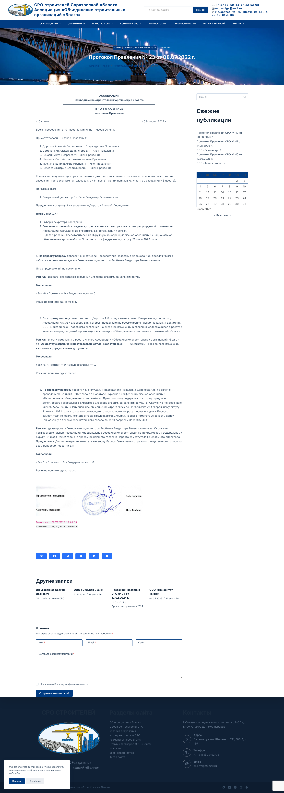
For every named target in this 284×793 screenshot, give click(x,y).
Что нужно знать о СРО (124, 735)
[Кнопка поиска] (244, 97)
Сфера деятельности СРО (126, 726)
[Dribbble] (241, 787)
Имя (41, 642)
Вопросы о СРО (157, 23)
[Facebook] (224, 787)
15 (229, 192)
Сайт (141, 642)
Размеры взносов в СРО (125, 739)
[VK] (41, 556)
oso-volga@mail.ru (228, 8)
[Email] (107, 556)
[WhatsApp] (94, 556)
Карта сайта (117, 757)
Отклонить (35, 781)
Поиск (200, 9)
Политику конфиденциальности (71, 684)
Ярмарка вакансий (214, 23)
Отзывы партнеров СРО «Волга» (130, 744)
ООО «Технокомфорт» (211, 163)
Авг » (227, 215)
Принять (16, 781)
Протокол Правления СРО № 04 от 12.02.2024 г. (126, 593)
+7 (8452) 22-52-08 (206, 754)
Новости (115, 748)
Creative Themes (100, 787)
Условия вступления (122, 731)
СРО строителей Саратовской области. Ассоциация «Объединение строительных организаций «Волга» (79, 9)
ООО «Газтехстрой (209, 150)
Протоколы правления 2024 (127, 606)
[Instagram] (235, 787)
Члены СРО (57, 598)
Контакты (238, 23)
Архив (117, 47)
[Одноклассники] (54, 556)
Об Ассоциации (49, 23)
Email (92, 642)
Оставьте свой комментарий (56, 653)
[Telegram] (67, 556)
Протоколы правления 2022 (140, 47)
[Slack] (247, 787)
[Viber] (80, 556)
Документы (75, 23)
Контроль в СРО (129, 23)
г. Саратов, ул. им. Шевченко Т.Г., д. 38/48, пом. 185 (240, 13)
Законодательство (184, 23)
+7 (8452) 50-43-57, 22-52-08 (237, 4)
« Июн (218, 215)
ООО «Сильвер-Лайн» (89, 589)
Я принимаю (64, 684)
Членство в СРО (101, 23)
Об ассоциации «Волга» (125, 722)
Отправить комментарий (54, 693)
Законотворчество (121, 752)
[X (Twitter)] (229, 787)
